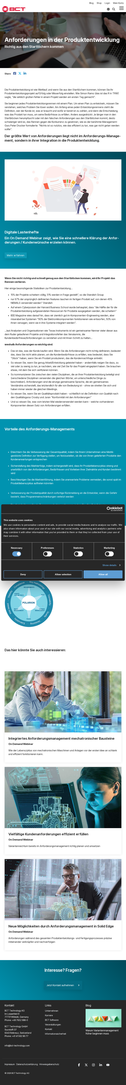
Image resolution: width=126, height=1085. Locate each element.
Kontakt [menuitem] (48, 1029)
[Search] (114, 9)
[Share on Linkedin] (25, 73)
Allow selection (63, 574)
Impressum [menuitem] (10, 1064)
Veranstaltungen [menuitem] (53, 1024)
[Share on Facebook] (14, 73)
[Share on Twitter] (19, 73)
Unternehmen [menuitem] (51, 1010)
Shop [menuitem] (99, 3)
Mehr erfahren (15, 255)
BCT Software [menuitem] (51, 1020)
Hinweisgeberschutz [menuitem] (49, 1064)
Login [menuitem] (107, 3)
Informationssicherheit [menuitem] (55, 1033)
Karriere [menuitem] (49, 1015)
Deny (23, 574)
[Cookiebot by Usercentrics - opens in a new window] (109, 509)
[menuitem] (27, 1064)
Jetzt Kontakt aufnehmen (62, 985)
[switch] (47, 553)
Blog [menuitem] (91, 3)
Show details (109, 565)
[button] (121, 8)
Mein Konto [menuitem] (118, 3)
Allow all (103, 574)
